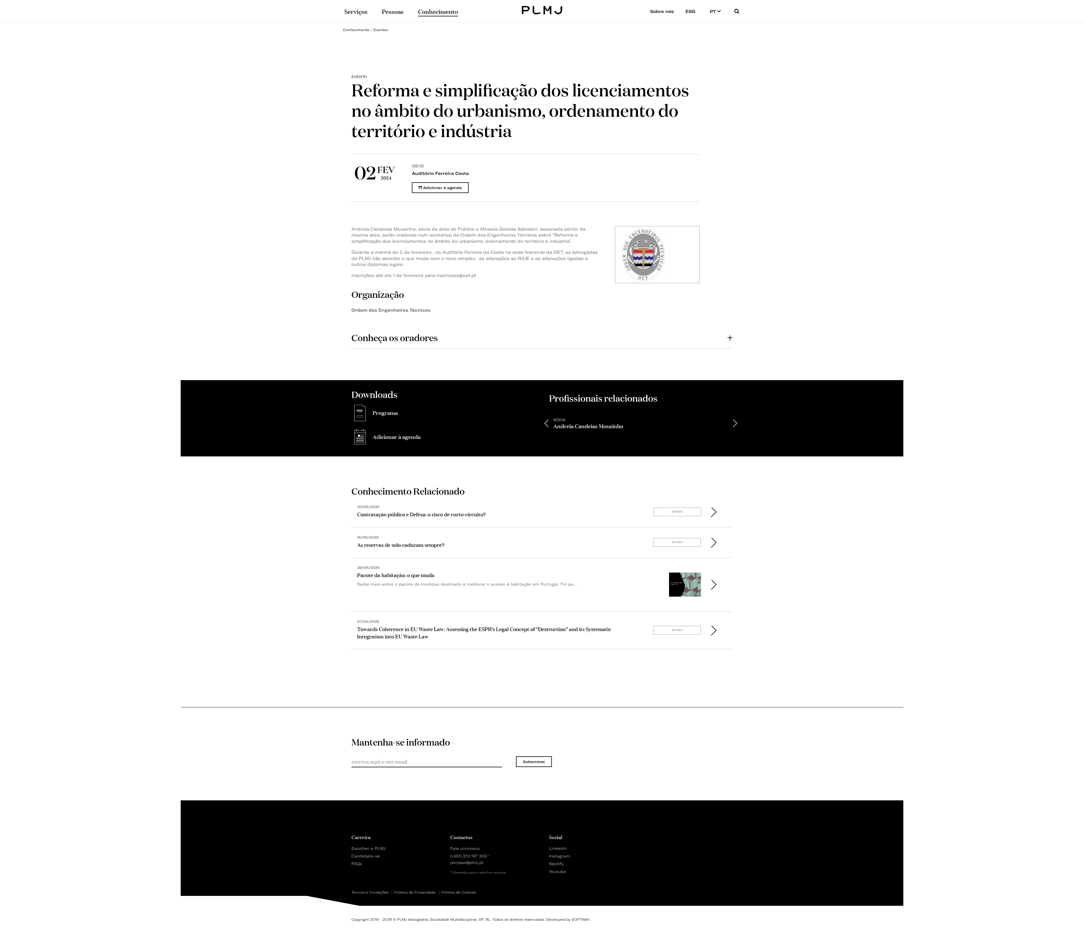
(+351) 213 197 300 (468, 855)
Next (735, 423)
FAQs (356, 863)
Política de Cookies (459, 892)
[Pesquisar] (736, 11)
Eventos (380, 30)
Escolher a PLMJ (368, 848)
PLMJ (542, 9)
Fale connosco (465, 848)
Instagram (559, 855)
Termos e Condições (369, 892)
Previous (546, 423)
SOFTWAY (580, 919)
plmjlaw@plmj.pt (467, 862)
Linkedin (558, 848)
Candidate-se (365, 855)
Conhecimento (356, 30)
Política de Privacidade (415, 892)
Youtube (557, 871)
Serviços (356, 11)
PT (713, 11)
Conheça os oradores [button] (394, 337)
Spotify (556, 863)
